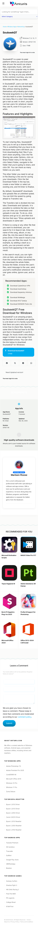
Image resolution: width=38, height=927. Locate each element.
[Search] (34, 3)
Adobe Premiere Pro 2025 (15, 770)
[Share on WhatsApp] (31, 363)
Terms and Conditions (26, 922)
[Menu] (3, 3)
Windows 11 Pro (11, 787)
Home (4, 26)
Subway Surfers (11, 881)
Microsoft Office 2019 (13, 779)
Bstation (9, 868)
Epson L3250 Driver (13, 813)
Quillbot (8, 855)
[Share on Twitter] (15, 363)
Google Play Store (12, 860)
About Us (7, 922)
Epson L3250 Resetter (14, 825)
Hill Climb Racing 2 (12, 889)
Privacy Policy (15, 922)
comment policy (24, 717)
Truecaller (9, 851)
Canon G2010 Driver (13, 817)
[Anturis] (19, 3)
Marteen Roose (19, 475)
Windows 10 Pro (11, 783)
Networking (21, 26)
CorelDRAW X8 (11, 774)
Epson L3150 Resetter (13, 830)
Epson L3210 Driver (13, 804)
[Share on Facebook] (7, 363)
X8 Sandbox (10, 847)
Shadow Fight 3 (11, 885)
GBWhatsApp (10, 864)
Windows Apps (12, 26)
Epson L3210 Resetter (13, 821)
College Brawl (11, 902)
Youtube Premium (12, 843)
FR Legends (10, 898)
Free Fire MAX (11, 894)
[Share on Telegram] (23, 363)
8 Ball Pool (9, 906)
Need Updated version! (14, 372)
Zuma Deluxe (10, 791)
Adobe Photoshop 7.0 (13, 766)
